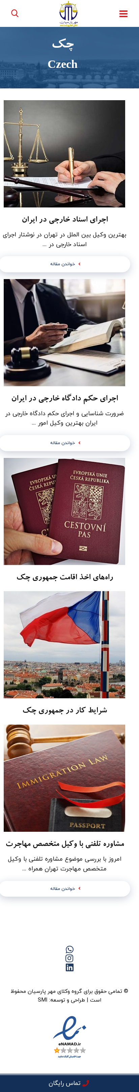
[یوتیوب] (56, 979)
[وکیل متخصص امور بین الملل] (68, 13)
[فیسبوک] (83, 979)
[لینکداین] (69, 979)
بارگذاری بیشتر (64, 918)
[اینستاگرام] (42, 979)
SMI (43, 1000)
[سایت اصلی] (96, 979)
